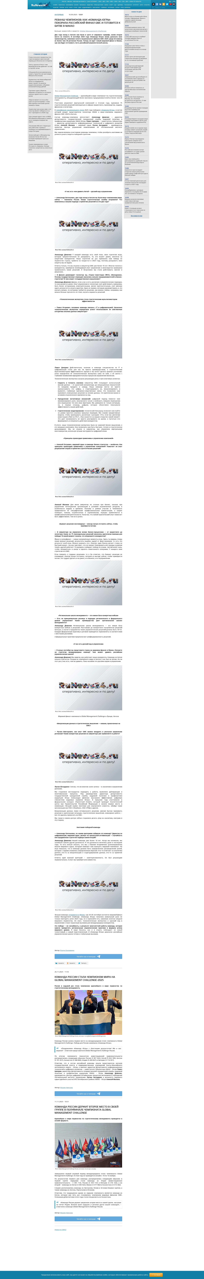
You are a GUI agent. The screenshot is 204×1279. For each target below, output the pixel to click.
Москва (69, 1)
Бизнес (76, 5)
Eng (174, 1)
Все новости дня (136, 216)
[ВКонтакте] (59, 962)
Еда (115, 5)
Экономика (69, 5)
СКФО (115, 1)
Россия (64, 1)
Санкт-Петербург (92, 1)
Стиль (75, 7)
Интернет (136, 5)
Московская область (79, 1)
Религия (55, 7)
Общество (90, 5)
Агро (66, 7)
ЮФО (111, 1)
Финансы (83, 5)
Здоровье (120, 5)
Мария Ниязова (66, 1088)
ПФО (107, 1)
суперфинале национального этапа (70, 110)
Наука (106, 5)
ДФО (127, 1)
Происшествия (98, 5)
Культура (147, 5)
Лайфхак (104, 7)
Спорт (111, 5)
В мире (55, 5)
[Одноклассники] (71, 962)
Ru (170, 1)
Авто (141, 5)
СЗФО (99, 1)
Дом (79, 7)
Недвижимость (86, 7)
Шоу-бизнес (96, 7)
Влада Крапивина (67, 950)
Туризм (62, 7)
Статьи (117, 7)
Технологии (128, 5)
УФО (119, 1)
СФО (123, 1)
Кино (70, 7)
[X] (82, 962)
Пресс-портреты (125, 7)
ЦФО (104, 1)
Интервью (111, 7)
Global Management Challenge (93, 31)
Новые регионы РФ (135, 1)
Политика (62, 5)
